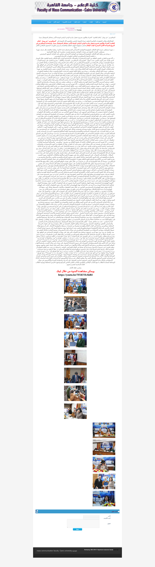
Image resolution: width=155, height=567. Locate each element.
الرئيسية (104, 22)
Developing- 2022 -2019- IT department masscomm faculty (98, 549)
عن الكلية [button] (98, 22)
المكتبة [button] (84, 22)
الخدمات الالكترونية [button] (67, 22)
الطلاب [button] (91, 22)
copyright (74, 551)
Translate (79, 30)
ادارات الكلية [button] (77, 22)
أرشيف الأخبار (57, 22)
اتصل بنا (49, 22)
